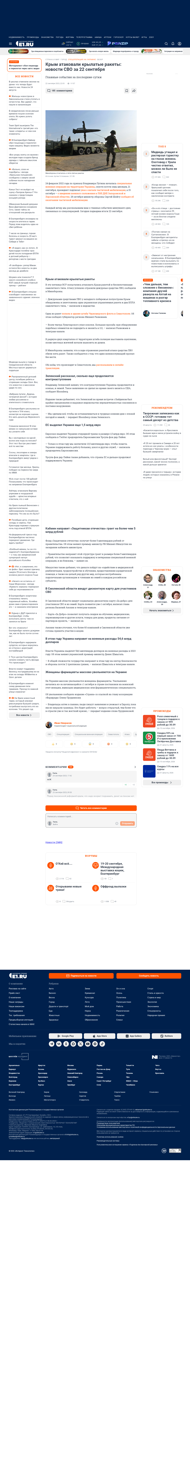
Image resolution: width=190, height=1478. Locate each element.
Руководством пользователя (108, 1123)
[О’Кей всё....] (51, 871)
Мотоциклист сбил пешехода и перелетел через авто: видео (24, 67)
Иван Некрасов (63, 723)
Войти (55, 824)
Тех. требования (17, 1015)
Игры (144, 37)
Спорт (150, 988)
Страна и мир (154, 997)
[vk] (59, 1044)
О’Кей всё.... (64, 863)
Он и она (120, 988)
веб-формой (55, 1138)
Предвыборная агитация (21, 1020)
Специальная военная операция (89, 734)
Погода (60, 37)
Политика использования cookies (110, 1137)
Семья (119, 1020)
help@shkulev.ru (27, 1138)
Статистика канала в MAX (21, 1024)
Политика (121, 997)
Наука (88, 1011)
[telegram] (51, 1044)
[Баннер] (18, 51)
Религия (120, 1015)
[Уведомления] (173, 44)
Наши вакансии (16, 1006)
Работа (119, 1006)
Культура (89, 997)
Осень (119, 993)
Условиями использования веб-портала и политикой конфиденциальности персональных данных (136, 1127)
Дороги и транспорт (58, 1006)
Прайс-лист (14, 993)
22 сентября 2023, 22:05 (55, 83)
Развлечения (122, 1011)
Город (52, 1002)
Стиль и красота (155, 993)
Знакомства (47, 37)
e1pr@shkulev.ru (133, 1117)
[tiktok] (102, 1044)
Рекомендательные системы (108, 1141)
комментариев (62, 90)
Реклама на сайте (17, 988)
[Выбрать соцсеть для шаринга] (134, 91)
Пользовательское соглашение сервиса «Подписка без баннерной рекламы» (127, 1145)
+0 (126, 785)
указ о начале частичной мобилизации (103, 190)
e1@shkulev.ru (38, 1133)
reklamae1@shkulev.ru (143, 1110)
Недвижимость (17, 37)
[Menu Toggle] (10, 44)
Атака (127, 734)
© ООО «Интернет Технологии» (22, 1151)
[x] (80, 1044)
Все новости (24, 76)
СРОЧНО (14, 62)
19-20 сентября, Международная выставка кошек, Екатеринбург (112, 868)
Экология (152, 1002)
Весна (52, 997)
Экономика (153, 1006)
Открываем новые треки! (69, 888)
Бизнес (52, 993)
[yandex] (95, 1044)
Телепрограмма (84, 37)
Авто (51, 988)
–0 (133, 785)
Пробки (83, 43)
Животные (54, 1015)
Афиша (98, 37)
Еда (50, 1011)
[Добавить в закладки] (126, 91)
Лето (87, 1002)
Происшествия (123, 1002)
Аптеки (107, 37)
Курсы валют (132, 37)
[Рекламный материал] (118, 43)
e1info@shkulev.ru (71, 1135)
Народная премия (156, 1015)
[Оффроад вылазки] (96, 894)
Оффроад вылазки (113, 886)
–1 (133, 801)
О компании (15, 997)
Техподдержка (16, 1011)
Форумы (70, 37)
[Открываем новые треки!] (51, 894)
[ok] (66, 1044)
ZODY (151, 37)
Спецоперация (63, 734)
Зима (87, 988)
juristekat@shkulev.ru (17, 1137)
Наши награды (16, 1002)
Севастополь (113, 734)
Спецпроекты (154, 1011)
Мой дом (89, 1006)
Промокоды (33, 37)
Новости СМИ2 (53, 842)
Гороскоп (119, 37)
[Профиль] (179, 44)
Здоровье (53, 1020)
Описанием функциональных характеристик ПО (116, 1125)
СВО (49, 734)
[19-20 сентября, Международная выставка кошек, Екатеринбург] (96, 871)
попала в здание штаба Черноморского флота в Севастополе (96, 313)
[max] (73, 1044)
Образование (91, 1020)
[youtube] (88, 1044)
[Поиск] (166, 44)
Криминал (90, 993)
